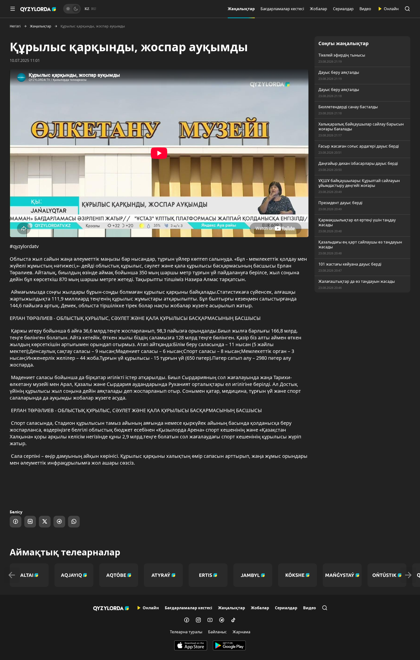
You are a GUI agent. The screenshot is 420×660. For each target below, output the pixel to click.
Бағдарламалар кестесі (282, 8)
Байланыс (217, 632)
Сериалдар (343, 8)
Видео (365, 8)
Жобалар (318, 8)
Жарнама (241, 632)
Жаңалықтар (241, 8)
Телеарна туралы (186, 632)
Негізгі (15, 26)
